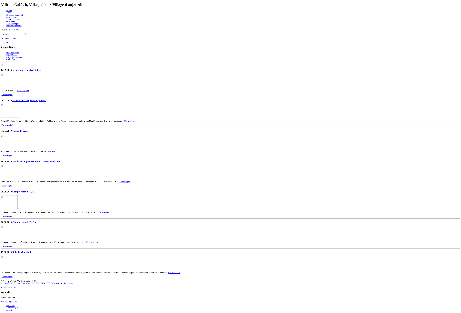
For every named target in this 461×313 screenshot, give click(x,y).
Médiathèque (11, 59)
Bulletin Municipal (21, 252)
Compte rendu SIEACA (24, 222)
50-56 (33, 283)
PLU (7, 61)
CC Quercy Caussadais (14, 15)
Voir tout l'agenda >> (9, 302)
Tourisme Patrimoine (13, 26)
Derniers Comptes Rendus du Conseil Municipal (36, 161)
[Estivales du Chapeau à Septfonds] (10, 117)
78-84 (53, 283)
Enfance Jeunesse (12, 19)
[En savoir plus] (23, 91)
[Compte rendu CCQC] (9, 208)
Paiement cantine (12, 53)
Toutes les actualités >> (10, 287)
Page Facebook (11, 55)
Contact (9, 310)
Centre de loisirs (20, 131)
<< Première (5, 283)
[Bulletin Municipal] (5, 269)
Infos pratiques (11, 17)
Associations (10, 21)
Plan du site (10, 306)
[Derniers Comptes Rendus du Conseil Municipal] (6, 178)
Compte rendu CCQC (23, 191)
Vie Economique (12, 24)
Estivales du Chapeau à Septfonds (29, 100)
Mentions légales (12, 308)
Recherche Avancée (8, 38)
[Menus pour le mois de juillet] (8, 87)
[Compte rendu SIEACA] (11, 238)
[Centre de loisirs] (8, 147)
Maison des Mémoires (14, 57)
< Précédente (16, 283)
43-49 (28, 283)
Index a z (4, 42)
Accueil (9, 11)
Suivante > (60, 283)
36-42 (23, 283)
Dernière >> (68, 283)
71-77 (48, 283)
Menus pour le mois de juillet (26, 70)
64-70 (43, 283)
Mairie (8, 13)
